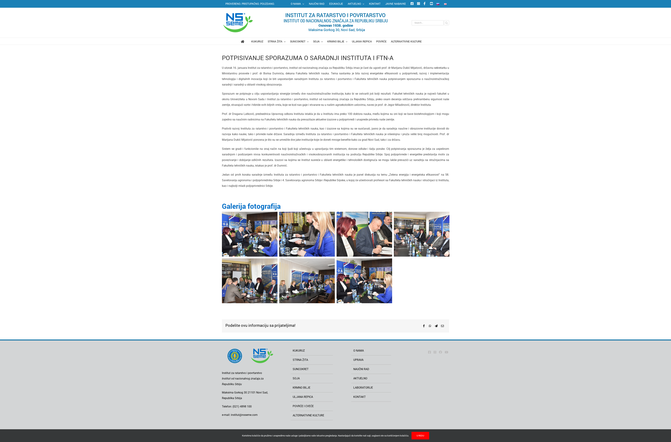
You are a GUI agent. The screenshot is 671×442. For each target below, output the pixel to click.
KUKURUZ (299, 350)
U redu (420, 435)
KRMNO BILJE (301, 387)
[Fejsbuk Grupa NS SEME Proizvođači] (440, 352)
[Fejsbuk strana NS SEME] (411, 4)
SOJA (296, 378)
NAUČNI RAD (361, 369)
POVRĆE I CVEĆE (303, 406)
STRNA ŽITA (300, 360)
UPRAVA (358, 360)
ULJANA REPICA (303, 397)
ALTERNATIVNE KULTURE (308, 415)
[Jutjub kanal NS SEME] (431, 4)
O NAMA (358, 350)
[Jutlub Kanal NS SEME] (446, 352)
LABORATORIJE (363, 387)
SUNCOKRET (301, 369)
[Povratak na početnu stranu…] (246, 41)
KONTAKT (359, 397)
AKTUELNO (360, 378)
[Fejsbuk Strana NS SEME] (429, 352)
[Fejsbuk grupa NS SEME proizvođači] (424, 4)
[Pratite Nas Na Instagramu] (435, 352)
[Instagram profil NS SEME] (418, 4)
